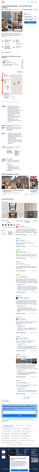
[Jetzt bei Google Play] (11, 452)
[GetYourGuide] (3, 2)
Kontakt (17, 451)
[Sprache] (32, 2)
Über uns (25, 451)
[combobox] (28, 222)
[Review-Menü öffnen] (36, 226)
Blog (25, 454)
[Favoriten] (28, 2)
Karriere (25, 452)
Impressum (18, 452)
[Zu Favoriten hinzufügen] (28, 177)
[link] (15, 186)
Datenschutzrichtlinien (5, 420)
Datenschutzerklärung (19, 454)
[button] (7, 9)
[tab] (8, 425)
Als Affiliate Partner (34, 455)
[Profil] (35, 2)
